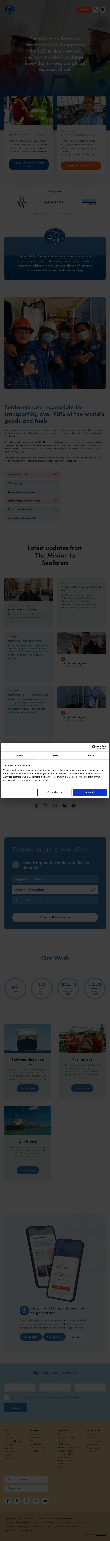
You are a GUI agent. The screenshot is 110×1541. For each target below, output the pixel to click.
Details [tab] (55, 755)
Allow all (89, 792)
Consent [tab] (19, 755)
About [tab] (91, 755)
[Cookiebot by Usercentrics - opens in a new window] (94, 747)
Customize (52, 792)
